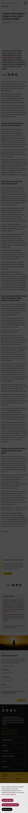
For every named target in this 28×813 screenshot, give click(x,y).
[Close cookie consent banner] (25, 787)
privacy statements (11, 794)
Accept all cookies (7, 800)
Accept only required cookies (10, 804)
